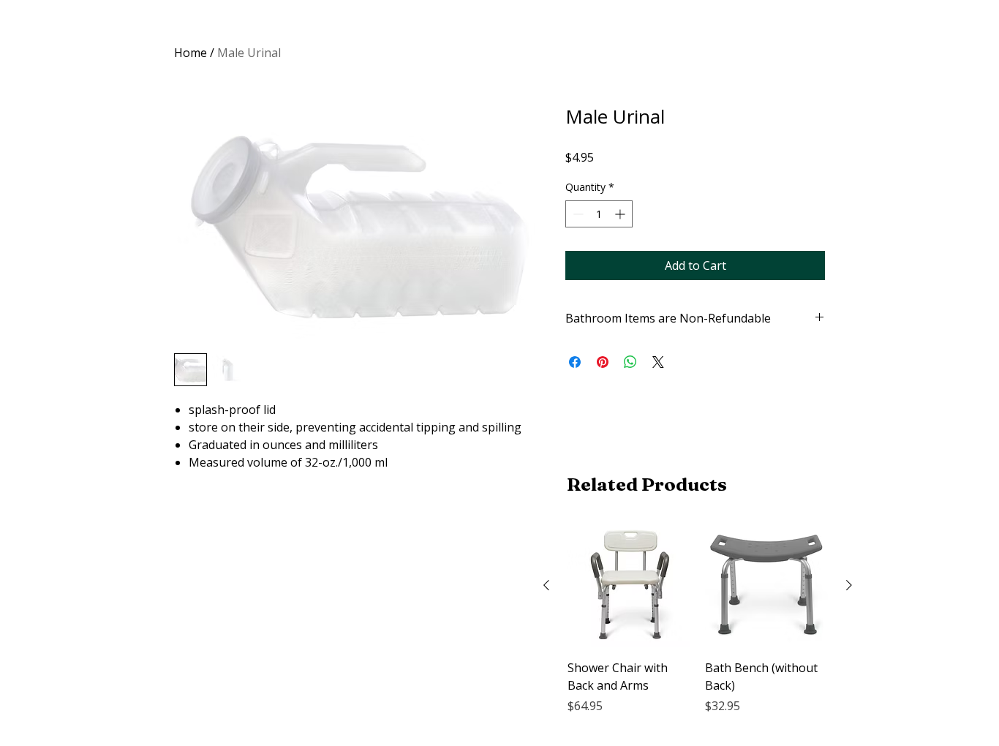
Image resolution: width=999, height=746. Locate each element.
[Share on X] (658, 362)
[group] (698, 628)
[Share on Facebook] (575, 362)
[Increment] (621, 214)
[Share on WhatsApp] (630, 362)
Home (190, 53)
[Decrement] (577, 214)
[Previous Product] (546, 585)
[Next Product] (849, 585)
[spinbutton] (599, 214)
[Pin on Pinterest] (602, 362)
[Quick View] (629, 585)
